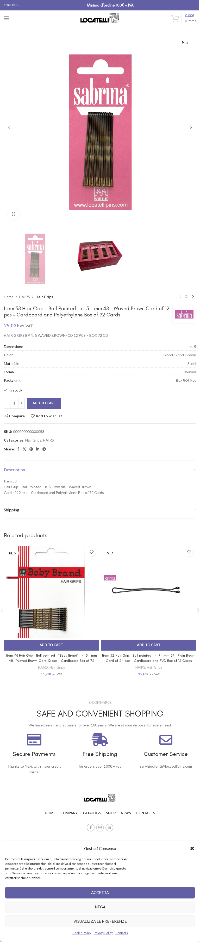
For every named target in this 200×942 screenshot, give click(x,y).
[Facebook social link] (18, 449)
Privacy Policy (103, 933)
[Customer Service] (165, 739)
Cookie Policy (81, 933)
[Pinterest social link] (31, 449)
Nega (100, 906)
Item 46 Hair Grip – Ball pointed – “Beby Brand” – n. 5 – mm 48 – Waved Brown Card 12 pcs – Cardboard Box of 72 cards (51, 660)
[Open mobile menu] (6, 18)
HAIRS (24, 297)
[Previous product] (180, 297)
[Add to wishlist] (91, 551)
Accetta (100, 892)
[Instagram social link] (100, 827)
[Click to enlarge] (14, 214)
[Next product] (193, 297)
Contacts (121, 933)
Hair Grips (44, 297)
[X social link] (24, 449)
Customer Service (166, 753)
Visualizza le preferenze (100, 921)
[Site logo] (100, 17)
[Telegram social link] (44, 449)
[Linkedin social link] (38, 449)
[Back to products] (187, 297)
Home (9, 297)
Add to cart (44, 403)
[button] (192, 848)
